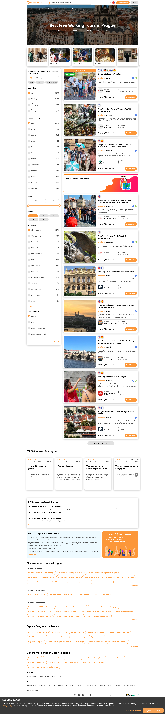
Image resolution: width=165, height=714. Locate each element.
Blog (73, 685)
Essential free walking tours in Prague (41, 573)
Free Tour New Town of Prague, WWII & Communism (114, 110)
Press (79, 685)
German (45, 153)
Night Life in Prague (97, 637)
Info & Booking (130, 97)
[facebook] (79, 695)
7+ (33, 219)
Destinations (31, 685)
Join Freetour (31, 676)
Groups (60, 685)
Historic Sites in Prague (119, 642)
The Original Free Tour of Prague (112, 377)
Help (67, 685)
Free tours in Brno (34, 658)
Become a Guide (123, 2)
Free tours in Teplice (71, 662)
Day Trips (45, 260)
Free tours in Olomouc (36, 662)
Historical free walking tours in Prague (71, 573)
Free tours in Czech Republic (48, 9)
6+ (44, 219)
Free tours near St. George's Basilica (121, 611)
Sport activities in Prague (37, 582)
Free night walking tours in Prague (61, 594)
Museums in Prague (77, 632)
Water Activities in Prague (59, 637)
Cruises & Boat (45, 289)
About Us (42, 685)
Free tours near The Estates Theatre (67, 616)
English (45, 129)
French (45, 147)
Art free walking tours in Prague (69, 577)
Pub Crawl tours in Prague (125, 577)
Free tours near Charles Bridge (66, 611)
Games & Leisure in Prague (98, 642)
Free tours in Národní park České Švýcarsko (43, 667)
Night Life (45, 248)
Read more (32, 525)
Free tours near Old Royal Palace (39, 616)
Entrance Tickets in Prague (37, 632)
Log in (134, 2)
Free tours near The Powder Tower (40, 611)
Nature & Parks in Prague (116, 637)
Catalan (45, 188)
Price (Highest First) (38, 328)
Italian (45, 159)
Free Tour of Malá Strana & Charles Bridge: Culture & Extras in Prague (116, 342)
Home (32, 9)
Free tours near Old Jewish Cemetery (97, 616)
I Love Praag (107, 91)
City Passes (45, 266)
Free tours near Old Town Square (39, 607)
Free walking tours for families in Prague (98, 577)
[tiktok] (90, 695)
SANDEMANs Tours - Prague (109, 394)
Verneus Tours (107, 163)
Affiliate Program (57, 676)
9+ (44, 216)
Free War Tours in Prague (103, 582)
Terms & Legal (104, 685)
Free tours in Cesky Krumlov (54, 658)
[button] (37, 56)
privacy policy (6, 706)
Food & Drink (45, 242)
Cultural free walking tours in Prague (41, 577)
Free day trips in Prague (36, 594)
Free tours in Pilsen (74, 658)
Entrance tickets (45, 277)
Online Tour (45, 295)
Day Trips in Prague (35, 642)
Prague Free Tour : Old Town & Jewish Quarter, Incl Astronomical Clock (114, 146)
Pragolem (106, 287)
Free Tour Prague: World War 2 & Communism (112, 237)
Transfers (45, 283)
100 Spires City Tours (109, 218)
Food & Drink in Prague (59, 632)
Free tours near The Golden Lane (92, 611)
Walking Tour (45, 236)
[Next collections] (136, 54)
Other (45, 301)
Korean (45, 171)
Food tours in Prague (101, 594)
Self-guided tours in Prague (60, 582)
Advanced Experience (110, 323)
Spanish (45, 135)
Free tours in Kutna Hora (115, 658)
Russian (45, 182)
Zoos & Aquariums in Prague (119, 632)
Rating (33, 322)
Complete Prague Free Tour (110, 74)
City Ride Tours (45, 254)
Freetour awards (129, 685)
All (33, 216)
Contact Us (51, 685)
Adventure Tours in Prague (75, 642)
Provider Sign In (44, 676)
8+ (54, 216)
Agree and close (153, 710)
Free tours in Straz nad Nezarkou (94, 662)
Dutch (45, 141)
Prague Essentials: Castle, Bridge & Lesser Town (116, 413)
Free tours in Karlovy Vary (94, 658)
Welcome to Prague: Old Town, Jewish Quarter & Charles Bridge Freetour (114, 201)
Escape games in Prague (82, 582)
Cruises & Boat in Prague (96, 632)
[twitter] (86, 695)
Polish (45, 177)
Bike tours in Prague (83, 594)
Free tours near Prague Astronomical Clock (70, 607)
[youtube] (83, 695)
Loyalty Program (32, 690)
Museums (45, 272)
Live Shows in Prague (79, 637)
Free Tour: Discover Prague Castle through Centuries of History (116, 306)
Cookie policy (116, 685)
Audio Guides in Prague (54, 642)
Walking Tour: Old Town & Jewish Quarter (116, 272)
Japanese (45, 165)
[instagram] (75, 695)
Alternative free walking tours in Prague (103, 573)
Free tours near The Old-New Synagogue (103, 607)
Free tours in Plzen (54, 662)
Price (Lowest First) (38, 334)
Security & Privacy (90, 685)
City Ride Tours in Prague (37, 637)
